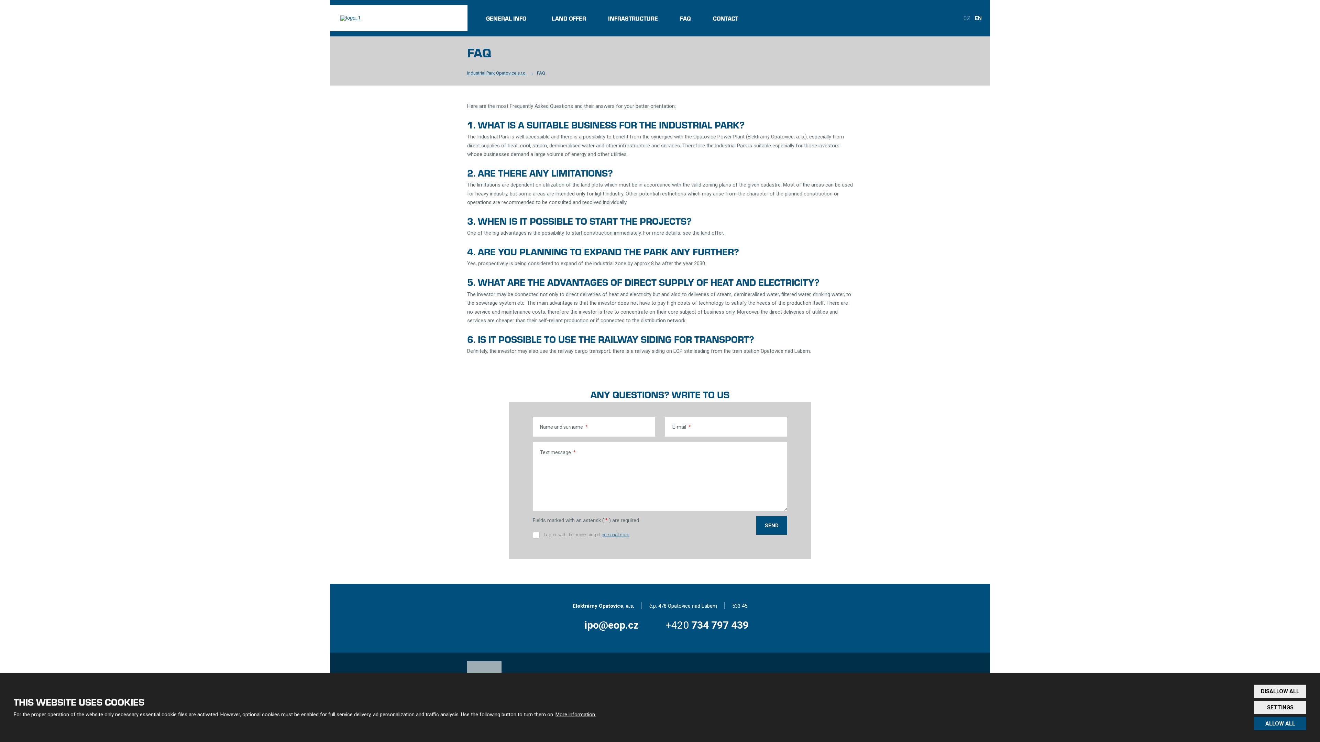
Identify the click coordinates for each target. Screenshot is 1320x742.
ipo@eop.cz (611, 625)
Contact (725, 18)
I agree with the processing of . (587, 534)
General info (506, 18)
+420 (707, 625)
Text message (558, 452)
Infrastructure (633, 18)
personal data (615, 534)
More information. (576, 714)
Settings (1280, 707)
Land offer (569, 18)
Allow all (1280, 723)
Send (772, 525)
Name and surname (564, 427)
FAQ (685, 18)
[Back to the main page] (398, 18)
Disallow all (1280, 691)
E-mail (681, 427)
